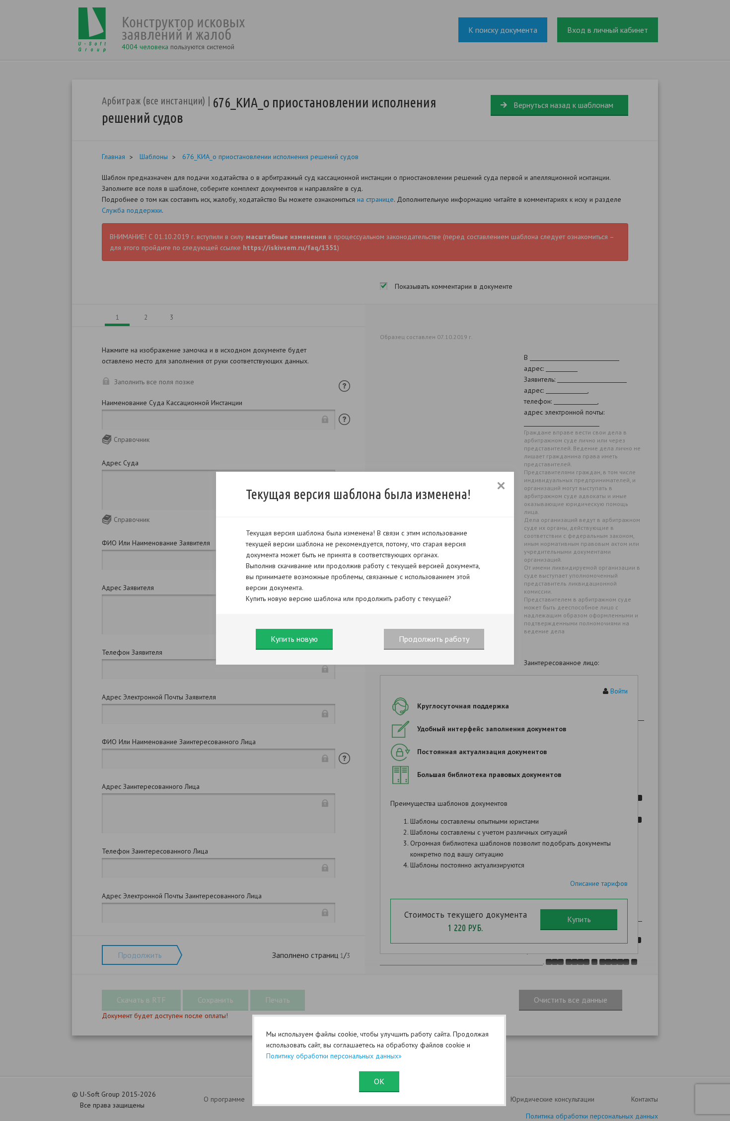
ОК (379, 1081)
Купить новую (294, 639)
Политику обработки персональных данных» (334, 1055)
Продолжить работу (434, 639)
